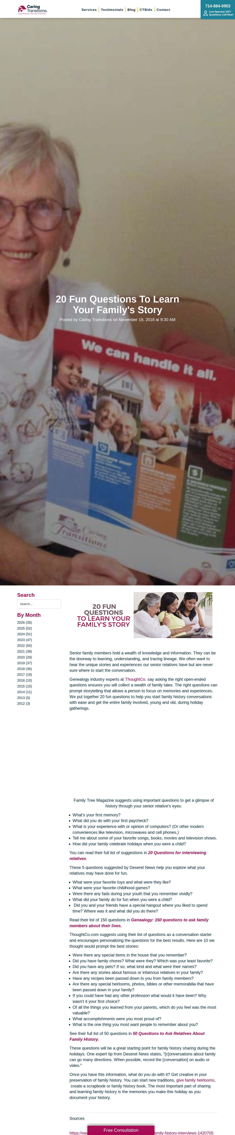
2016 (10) (24, 680)
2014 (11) (24, 692)
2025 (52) (24, 628)
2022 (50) (24, 645)
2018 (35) (24, 669)
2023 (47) (24, 640)
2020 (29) (24, 657)
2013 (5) (23, 698)
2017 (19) (24, 674)
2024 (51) (24, 634)
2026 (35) (24, 622)
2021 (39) (24, 651)
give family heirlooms (195, 1080)
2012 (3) (23, 703)
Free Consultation (121, 1130)
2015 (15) (24, 686)
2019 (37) (24, 663)
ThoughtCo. (135, 679)
